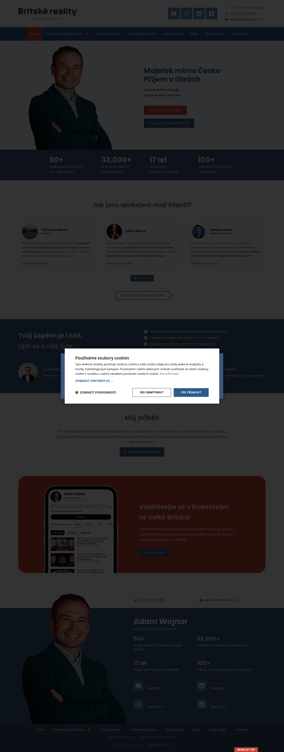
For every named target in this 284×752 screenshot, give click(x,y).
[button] (142, 380)
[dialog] (142, 376)
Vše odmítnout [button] (151, 392)
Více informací (169, 374)
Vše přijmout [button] (191, 392)
